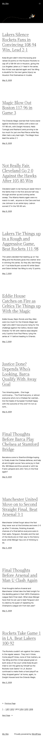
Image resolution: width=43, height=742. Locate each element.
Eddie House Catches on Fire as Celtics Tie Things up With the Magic (21, 303)
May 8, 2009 (7, 211)
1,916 (31, 709)
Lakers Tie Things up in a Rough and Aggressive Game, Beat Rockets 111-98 (21, 241)
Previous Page (9, 703)
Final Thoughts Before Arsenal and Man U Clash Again (20, 575)
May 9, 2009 (7, 80)
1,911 (7, 709)
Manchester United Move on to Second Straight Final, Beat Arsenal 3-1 (20, 507)
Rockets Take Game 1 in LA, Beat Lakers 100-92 (21, 638)
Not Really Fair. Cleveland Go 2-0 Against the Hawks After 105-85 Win (19, 173)
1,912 (12, 709)
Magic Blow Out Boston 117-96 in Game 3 (17, 107)
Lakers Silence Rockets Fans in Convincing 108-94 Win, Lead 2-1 (19, 42)
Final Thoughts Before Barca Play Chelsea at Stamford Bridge (20, 442)
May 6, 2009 (7, 412)
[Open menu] (39, 3)
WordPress (36, 734)
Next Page (7, 715)
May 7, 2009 (7, 273)
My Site (5, 4)
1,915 (26, 709)
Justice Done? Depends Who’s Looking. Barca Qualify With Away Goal (19, 374)
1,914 (21, 709)
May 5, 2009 (7, 548)
